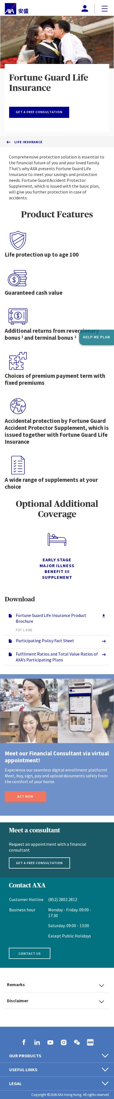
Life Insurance (28, 142)
